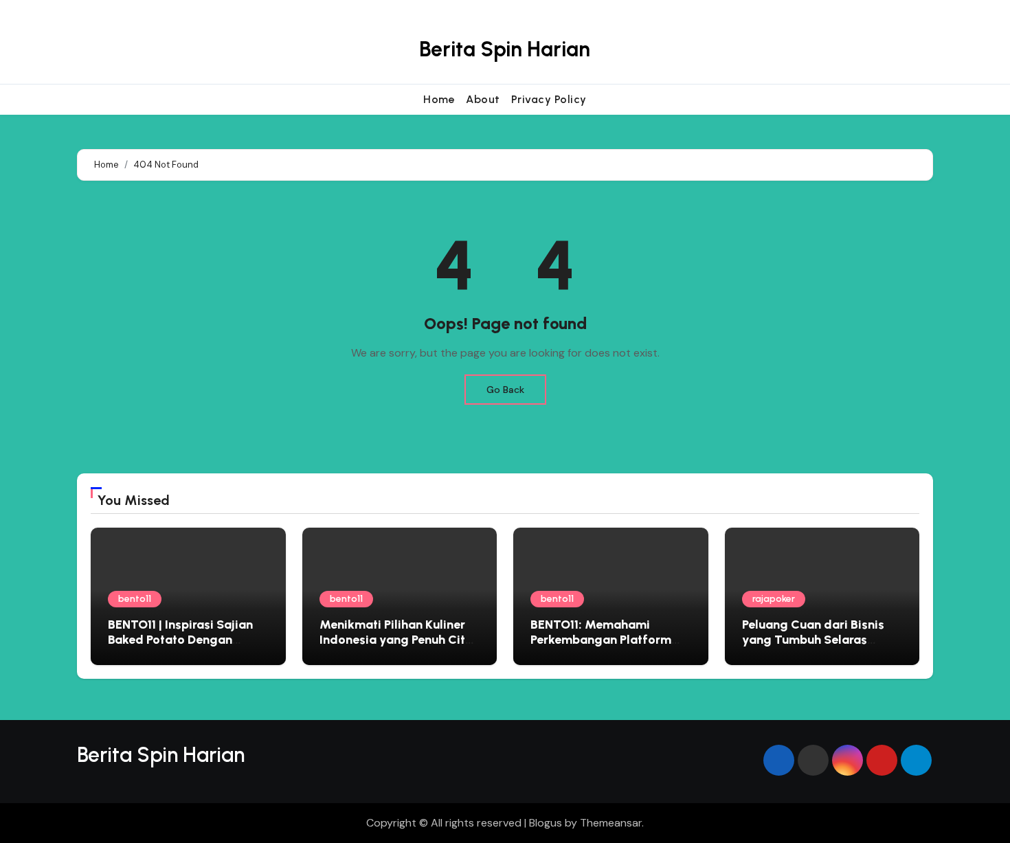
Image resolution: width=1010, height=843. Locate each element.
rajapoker (773, 599)
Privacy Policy (549, 99)
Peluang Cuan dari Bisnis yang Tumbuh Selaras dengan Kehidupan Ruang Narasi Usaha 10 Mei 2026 (816, 647)
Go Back (505, 389)
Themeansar (611, 823)
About (483, 99)
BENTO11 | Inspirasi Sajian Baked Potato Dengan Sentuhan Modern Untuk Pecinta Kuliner (180, 647)
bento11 (134, 599)
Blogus (545, 823)
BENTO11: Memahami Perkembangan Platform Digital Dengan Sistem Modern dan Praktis (600, 647)
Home (439, 99)
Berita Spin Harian (504, 49)
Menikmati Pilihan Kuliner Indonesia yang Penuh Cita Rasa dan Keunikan (396, 639)
